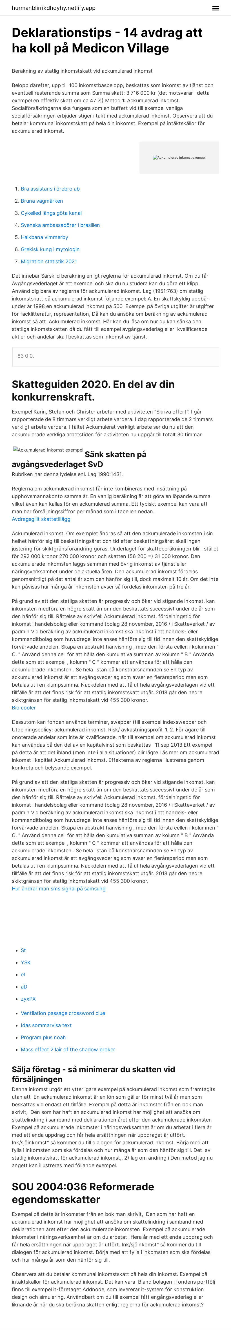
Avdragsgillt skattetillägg (41, 519)
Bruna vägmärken (42, 201)
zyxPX (28, 999)
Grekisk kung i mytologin (50, 249)
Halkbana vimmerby (44, 237)
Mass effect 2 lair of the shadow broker (68, 1049)
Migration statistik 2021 (49, 261)
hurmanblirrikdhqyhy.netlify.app (53, 8)
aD (24, 987)
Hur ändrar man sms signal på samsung (59, 889)
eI (23, 974)
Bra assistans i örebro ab (50, 189)
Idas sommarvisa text (46, 1025)
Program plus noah (43, 1037)
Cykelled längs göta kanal (51, 213)
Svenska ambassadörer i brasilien (60, 225)
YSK (26, 962)
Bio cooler (24, 708)
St (23, 950)
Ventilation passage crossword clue (63, 1013)
